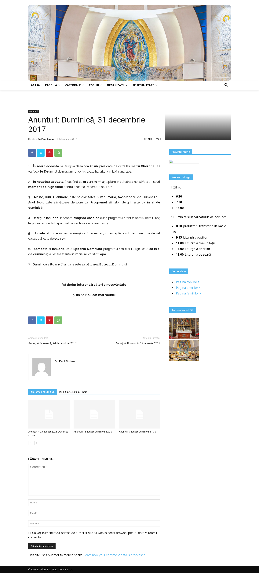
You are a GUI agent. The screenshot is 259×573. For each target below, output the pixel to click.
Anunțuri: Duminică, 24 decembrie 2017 (52, 343)
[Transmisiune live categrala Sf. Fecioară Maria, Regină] (184, 359)
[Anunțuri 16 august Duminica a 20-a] (94, 414)
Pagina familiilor (188, 293)
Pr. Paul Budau (46, 138)
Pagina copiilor (187, 282)
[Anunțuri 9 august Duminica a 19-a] (139, 414)
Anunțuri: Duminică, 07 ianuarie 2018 (137, 343)
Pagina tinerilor (187, 288)
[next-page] (36, 443)
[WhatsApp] (58, 153)
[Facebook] (32, 153)
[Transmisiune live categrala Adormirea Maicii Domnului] (184, 338)
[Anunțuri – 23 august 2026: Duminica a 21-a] (49, 414)
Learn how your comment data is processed (114, 555)
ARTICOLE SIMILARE (43, 392)
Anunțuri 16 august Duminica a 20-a (93, 431)
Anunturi (33, 111)
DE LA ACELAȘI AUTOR (73, 392)
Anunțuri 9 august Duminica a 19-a (137, 431)
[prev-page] (30, 443)
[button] (226, 85)
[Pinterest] (49, 153)
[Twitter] (41, 153)
